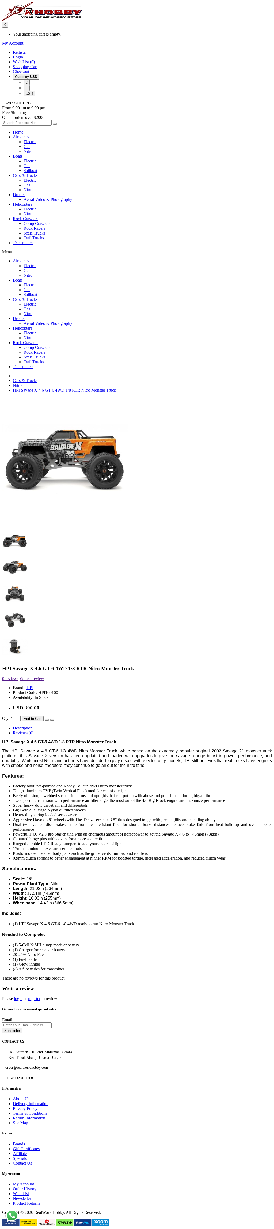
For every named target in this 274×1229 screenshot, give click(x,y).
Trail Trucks (34, 238)
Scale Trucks (34, 233)
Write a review (32, 678)
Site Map (20, 1123)
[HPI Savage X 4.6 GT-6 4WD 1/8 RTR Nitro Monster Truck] (65, 521)
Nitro (28, 151)
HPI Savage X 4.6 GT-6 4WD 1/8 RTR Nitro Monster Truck (64, 390)
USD (29, 94)
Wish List (21, 1193)
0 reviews (10, 678)
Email (7, 1019)
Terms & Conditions (30, 1113)
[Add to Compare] (52, 720)
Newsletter (22, 1198)
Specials (20, 1158)
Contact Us (22, 1163)
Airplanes (21, 137)
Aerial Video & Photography (48, 199)
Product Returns (26, 1203)
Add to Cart (32, 719)
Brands (19, 1144)
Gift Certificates (26, 1148)
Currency (26, 77)
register (34, 998)
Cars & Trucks (25, 175)
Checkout (21, 71)
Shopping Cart (25, 66)
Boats (17, 156)
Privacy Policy (25, 1108)
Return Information (29, 1118)
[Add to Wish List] (47, 720)
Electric (30, 141)
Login (18, 57)
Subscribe (12, 1031)
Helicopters (22, 204)
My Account (23, 1184)
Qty (5, 718)
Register (20, 52)
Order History (24, 1189)
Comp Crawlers (37, 223)
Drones (19, 194)
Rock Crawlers (25, 218)
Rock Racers (34, 228)
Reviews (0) (23, 733)
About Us (21, 1099)
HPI (29, 687)
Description (22, 728)
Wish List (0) (24, 62)
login (18, 998)
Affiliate (20, 1153)
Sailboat (30, 170)
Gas (27, 146)
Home (18, 132)
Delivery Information (30, 1103)
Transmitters (23, 242)
